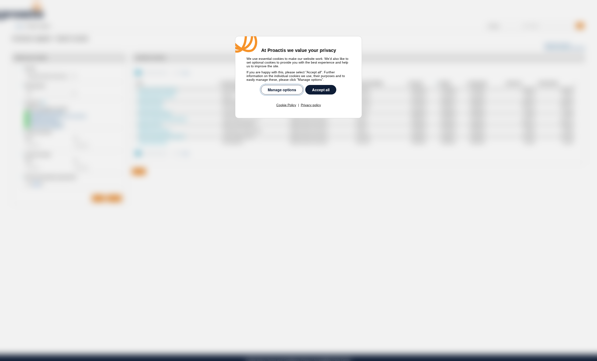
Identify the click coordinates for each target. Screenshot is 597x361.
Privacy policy (311, 105)
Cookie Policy (286, 105)
